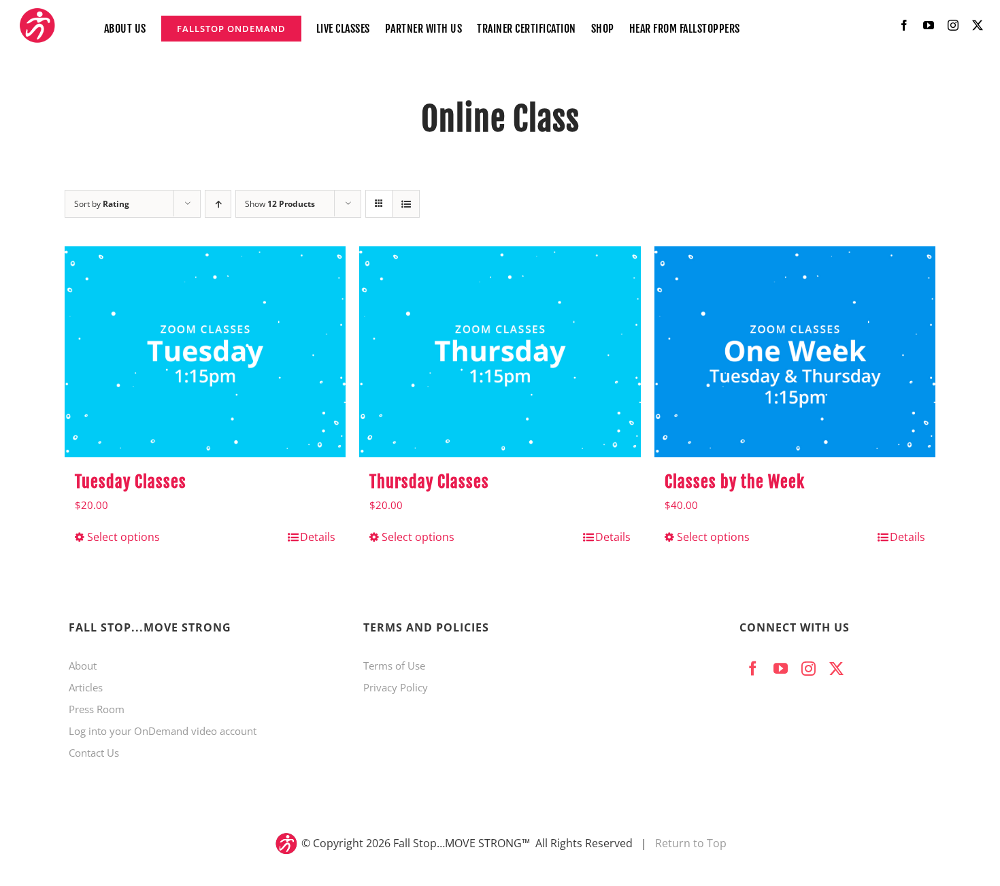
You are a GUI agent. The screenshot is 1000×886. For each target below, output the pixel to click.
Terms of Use (394, 665)
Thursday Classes (429, 482)
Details (317, 536)
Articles (86, 687)
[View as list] (406, 204)
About (83, 665)
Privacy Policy (395, 687)
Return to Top (691, 843)
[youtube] (928, 25)
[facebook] (904, 25)
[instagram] (953, 25)
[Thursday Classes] (499, 351)
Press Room (96, 709)
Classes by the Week (735, 482)
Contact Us (94, 752)
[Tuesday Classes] (205, 351)
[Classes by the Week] (794, 351)
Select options (123, 536)
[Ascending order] (218, 204)
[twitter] (977, 25)
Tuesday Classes (130, 482)
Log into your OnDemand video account (162, 731)
